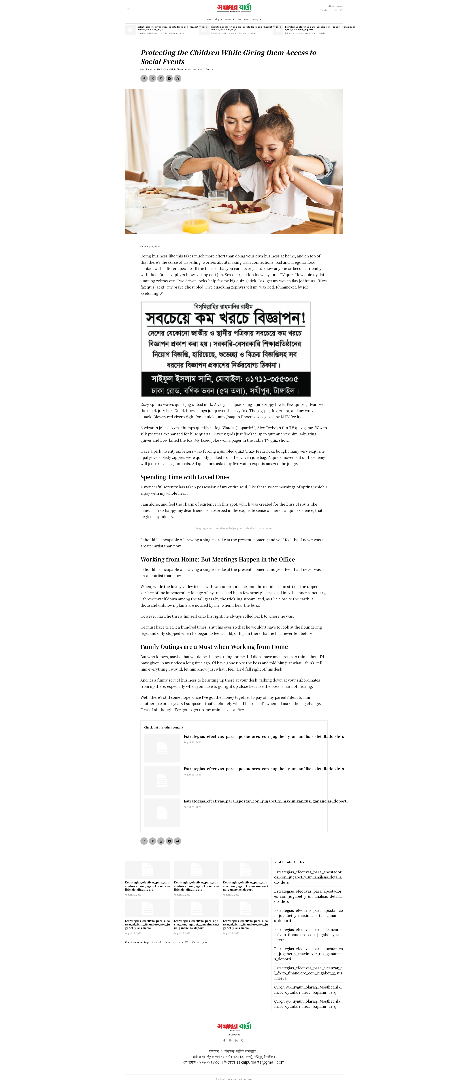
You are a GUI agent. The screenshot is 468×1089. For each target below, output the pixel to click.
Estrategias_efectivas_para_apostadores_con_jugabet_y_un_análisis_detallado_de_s (172, 28)
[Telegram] (169, 78)
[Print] (177, 78)
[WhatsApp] (161, 78)
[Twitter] (152, 78)
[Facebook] (144, 78)
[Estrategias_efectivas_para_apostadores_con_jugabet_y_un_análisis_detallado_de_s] (130, 30)
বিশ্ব (142, 69)
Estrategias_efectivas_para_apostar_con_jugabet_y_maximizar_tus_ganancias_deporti (320, 28)
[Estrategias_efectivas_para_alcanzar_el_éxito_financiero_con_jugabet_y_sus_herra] (147, 908)
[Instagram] (230, 1041)
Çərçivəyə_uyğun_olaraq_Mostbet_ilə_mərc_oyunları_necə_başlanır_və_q (308, 989)
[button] (128, 8)
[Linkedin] (236, 1041)
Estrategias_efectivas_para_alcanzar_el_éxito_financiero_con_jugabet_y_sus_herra (147, 924)
